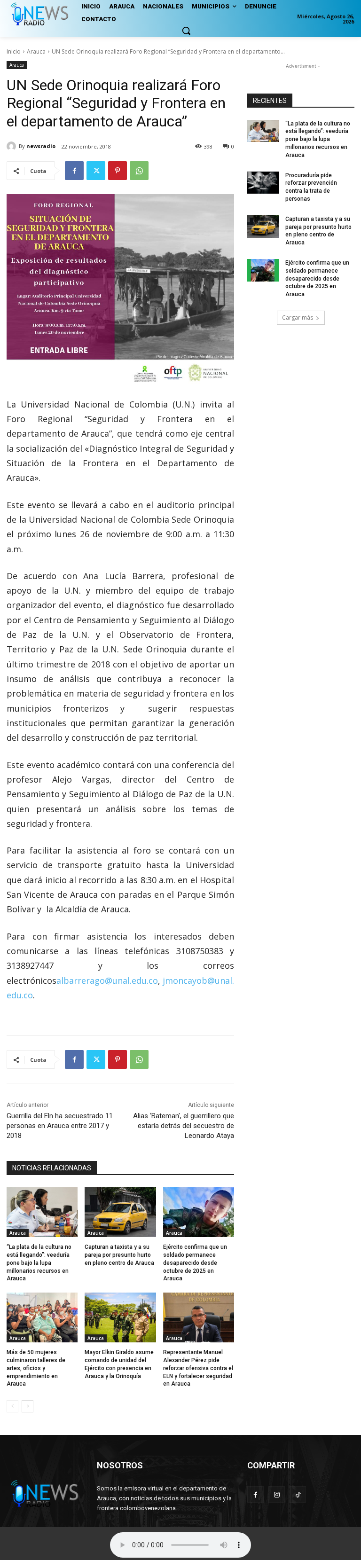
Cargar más (297, 317)
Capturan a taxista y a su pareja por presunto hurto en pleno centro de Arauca (119, 1255)
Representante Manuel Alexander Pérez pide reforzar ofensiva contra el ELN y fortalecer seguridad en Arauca (198, 1368)
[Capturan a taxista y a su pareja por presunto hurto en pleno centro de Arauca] (120, 1212)
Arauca (36, 51)
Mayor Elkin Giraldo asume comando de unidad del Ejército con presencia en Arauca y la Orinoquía (119, 1364)
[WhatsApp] (139, 170)
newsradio (40, 145)
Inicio (14, 51)
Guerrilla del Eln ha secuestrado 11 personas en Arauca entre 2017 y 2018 (60, 1126)
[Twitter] (95, 170)
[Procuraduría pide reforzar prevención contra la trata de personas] (263, 183)
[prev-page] (12, 1406)
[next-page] (27, 1406)
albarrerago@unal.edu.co (107, 980)
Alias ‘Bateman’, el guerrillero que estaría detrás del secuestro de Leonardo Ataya (183, 1126)
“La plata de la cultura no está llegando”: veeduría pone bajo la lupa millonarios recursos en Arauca (39, 1263)
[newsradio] (13, 146)
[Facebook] (74, 170)
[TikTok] (298, 1494)
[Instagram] (276, 1494)
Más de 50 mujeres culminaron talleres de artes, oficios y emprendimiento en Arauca (36, 1368)
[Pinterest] (117, 170)
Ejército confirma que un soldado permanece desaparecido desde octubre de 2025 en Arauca (195, 1263)
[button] (186, 30)
